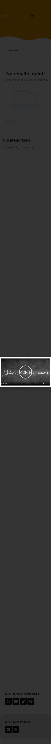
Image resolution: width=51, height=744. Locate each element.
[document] (25, 372)
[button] (47, 361)
